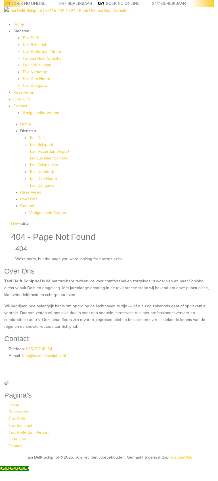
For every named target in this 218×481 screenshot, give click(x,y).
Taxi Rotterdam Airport (42, 51)
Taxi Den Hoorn (36, 78)
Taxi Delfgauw (34, 85)
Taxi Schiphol (34, 44)
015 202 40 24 (38, 348)
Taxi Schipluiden (36, 65)
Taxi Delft (30, 37)
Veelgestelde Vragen (40, 112)
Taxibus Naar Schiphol (42, 58)
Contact (20, 106)
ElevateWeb (181, 457)
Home (18, 24)
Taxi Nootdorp (34, 72)
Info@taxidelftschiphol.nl (44, 355)
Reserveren (23, 92)
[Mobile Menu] (5, 17)
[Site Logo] (66, 10)
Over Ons (22, 99)
